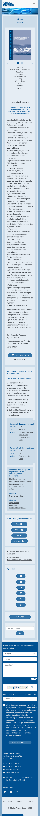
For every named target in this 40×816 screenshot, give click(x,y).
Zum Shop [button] (20, 617)
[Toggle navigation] (34, 4)
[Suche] (20, 633)
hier (29, 733)
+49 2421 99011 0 (13, 763)
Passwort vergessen (17, 508)
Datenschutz (8, 801)
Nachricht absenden (20, 742)
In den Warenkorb (22, 355)
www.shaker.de (12, 772)
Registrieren (14, 503)
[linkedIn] (4, 792)
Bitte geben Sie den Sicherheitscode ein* (19, 694)
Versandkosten (20, 359)
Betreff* (8, 654)
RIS (18, 535)
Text (18, 524)
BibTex (18, 530)
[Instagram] (17, 792)
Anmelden (13, 505)
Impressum (20, 801)
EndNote (17, 541)
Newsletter (32, 801)
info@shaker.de (12, 769)
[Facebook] (11, 792)
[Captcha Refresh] (31, 687)
